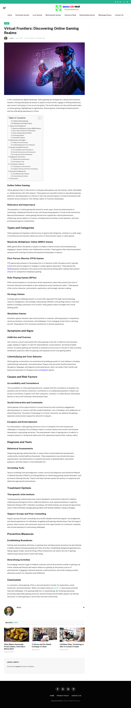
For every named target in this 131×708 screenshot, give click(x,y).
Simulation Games (19, 137)
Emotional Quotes (22, 15)
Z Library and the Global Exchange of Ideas (41, 645)
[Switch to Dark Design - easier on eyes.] (124, 2)
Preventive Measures (18, 171)
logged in (18, 666)
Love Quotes (37, 15)
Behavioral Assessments (21, 159)
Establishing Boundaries (21, 174)
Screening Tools (19, 161)
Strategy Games (18, 135)
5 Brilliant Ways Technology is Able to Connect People (72, 645)
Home (10, 15)
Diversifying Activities (20, 176)
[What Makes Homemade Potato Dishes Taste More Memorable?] (16, 635)
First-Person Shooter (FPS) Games (24, 130)
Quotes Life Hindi (56, 701)
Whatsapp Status (104, 15)
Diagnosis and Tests (17, 157)
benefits (56, 588)
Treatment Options (17, 164)
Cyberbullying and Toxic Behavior (24, 145)
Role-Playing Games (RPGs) (22, 133)
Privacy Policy (63, 695)
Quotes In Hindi (70, 15)
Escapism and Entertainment (23, 154)
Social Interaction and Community (24, 152)
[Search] (127, 2)
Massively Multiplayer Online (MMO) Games (27, 128)
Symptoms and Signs (18, 140)
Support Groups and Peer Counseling (25, 169)
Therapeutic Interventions (21, 166)
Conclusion (14, 178)
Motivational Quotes (53, 15)
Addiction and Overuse (20, 142)
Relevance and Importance (23, 123)
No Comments (30, 38)
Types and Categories (18, 126)
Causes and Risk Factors (19, 147)
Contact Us (119, 15)
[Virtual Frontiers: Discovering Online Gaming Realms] (44, 68)
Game (6, 23)
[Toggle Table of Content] (38, 118)
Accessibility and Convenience (23, 150)
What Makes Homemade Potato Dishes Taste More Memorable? (14, 646)
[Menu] (4, 8)
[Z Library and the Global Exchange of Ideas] (44, 635)
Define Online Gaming (20, 121)
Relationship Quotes (87, 15)
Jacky (12, 38)
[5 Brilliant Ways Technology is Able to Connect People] (72, 635)
